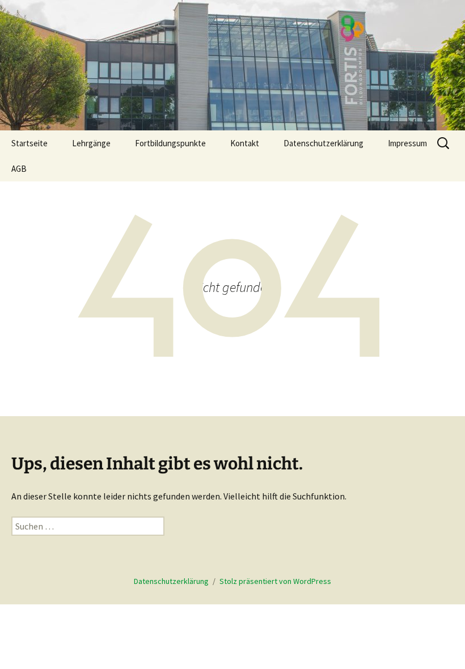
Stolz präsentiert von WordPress (275, 581)
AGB (19, 168)
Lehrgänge (91, 143)
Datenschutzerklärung (323, 143)
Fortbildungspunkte (170, 143)
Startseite (29, 143)
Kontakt (244, 143)
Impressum (407, 143)
